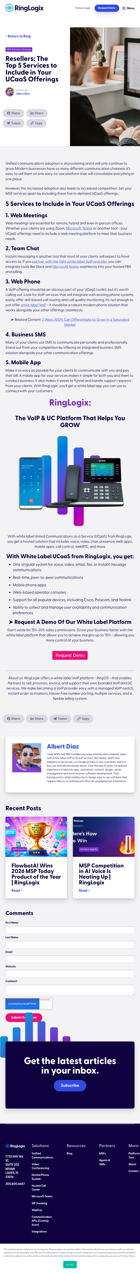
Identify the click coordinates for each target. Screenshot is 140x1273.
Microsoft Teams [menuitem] (42, 1196)
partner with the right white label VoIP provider (69, 261)
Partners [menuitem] (107, 1146)
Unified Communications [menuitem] (42, 1155)
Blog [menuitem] (69, 1153)
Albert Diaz (23, 94)
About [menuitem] (132, 1164)
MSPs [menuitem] (102, 1153)
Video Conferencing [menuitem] (40, 1166)
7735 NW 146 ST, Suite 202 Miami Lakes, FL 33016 (14, 1167)
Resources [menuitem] (76, 1146)
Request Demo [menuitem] (107, 8)
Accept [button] (70, 1264)
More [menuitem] (133, 1146)
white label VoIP (33, 305)
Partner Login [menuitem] (82, 8)
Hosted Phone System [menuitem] (40, 1177)
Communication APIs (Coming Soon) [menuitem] (42, 1221)
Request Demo (70, 655)
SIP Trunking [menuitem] (39, 1203)
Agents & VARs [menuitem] (104, 1162)
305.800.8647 (15, 1184)
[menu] (42, 1193)
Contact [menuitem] (134, 1171)
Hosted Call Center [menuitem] (39, 1187)
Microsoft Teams (79, 228)
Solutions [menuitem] (40, 1146)
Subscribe (70, 1085)
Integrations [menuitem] (39, 1231)
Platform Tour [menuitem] (134, 1155)
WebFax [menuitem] (37, 1210)
